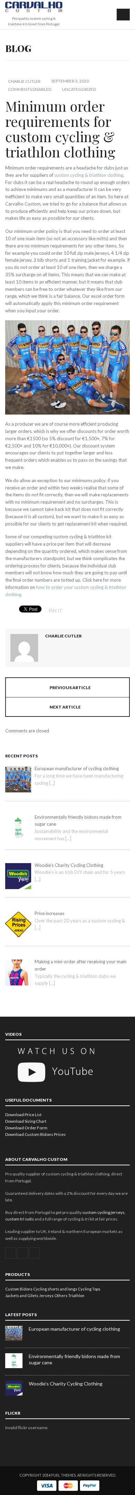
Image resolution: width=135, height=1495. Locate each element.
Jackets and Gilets (21, 1295)
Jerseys (46, 1295)
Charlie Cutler (24, 81)
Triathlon (76, 1295)
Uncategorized (79, 89)
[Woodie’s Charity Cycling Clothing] (17, 1394)
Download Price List (23, 1114)
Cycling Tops (89, 1289)
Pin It (55, 611)
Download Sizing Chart (25, 1121)
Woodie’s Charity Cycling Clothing (65, 1384)
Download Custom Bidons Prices (35, 1134)
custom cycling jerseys (103, 1212)
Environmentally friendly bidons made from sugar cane (74, 1359)
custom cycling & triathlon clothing (88, 175)
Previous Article (70, 687)
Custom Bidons (19, 1289)
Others (61, 1295)
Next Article (65, 707)
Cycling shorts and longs (55, 1289)
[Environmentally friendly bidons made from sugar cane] (17, 1366)
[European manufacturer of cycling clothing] (17, 1339)
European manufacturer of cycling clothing (74, 1329)
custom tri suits (19, 1219)
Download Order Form (26, 1127)
